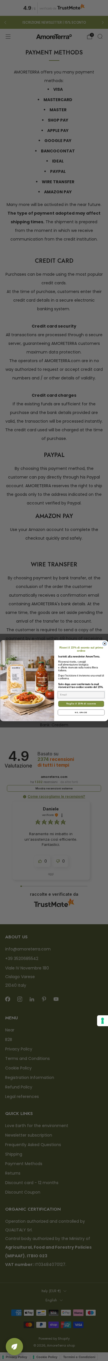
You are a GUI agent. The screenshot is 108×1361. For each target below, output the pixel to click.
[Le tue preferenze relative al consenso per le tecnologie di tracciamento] (102, 1020)
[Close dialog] (105, 643)
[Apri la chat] (14, 1346)
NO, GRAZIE (81, 712)
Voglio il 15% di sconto (81, 703)
